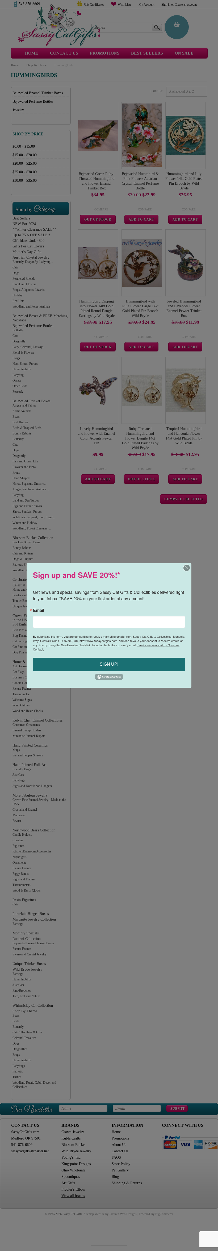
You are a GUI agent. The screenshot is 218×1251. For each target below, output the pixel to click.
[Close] (186, 568)
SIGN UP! (109, 664)
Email (38, 610)
